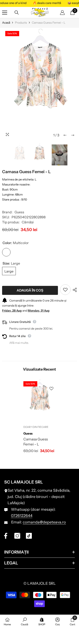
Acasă (6, 22)
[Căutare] (16, 12)
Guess (19, 212)
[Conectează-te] (62, 12)
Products (21, 22)
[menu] (4, 12)
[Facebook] (5, 536)
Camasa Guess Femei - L (35, 441)
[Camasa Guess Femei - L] (39, 401)
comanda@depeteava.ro (44, 522)
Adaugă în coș (30, 290)
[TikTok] (29, 536)
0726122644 (21, 515)
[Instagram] (17, 536)
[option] (39, 83)
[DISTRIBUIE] (74, 290)
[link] (24, 621)
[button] (65, 135)
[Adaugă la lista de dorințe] (65, 289)
